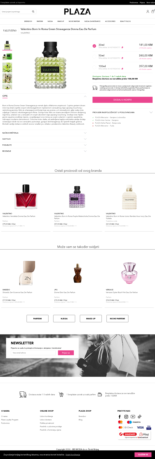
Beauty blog (125, 21)
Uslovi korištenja (46, 416)
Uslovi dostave (46, 420)
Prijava (142, 2)
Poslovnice (134, 2)
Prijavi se (66, 353)
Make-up (61, 21)
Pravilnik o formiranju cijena (50, 430)
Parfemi (40, 21)
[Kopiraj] (122, 47)
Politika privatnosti (47, 423)
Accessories (110, 21)
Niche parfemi (74, 21)
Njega (50, 21)
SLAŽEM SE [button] (143, 455)
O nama (4, 416)
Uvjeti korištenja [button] (73, 454)
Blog (80, 420)
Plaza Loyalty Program (9, 420)
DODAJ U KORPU (122, 99)
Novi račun (151, 2)
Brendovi (28, 21)
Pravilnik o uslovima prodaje (51, 426)
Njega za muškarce (92, 21)
